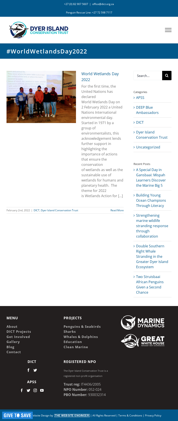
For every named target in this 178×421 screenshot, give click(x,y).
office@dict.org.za (103, 4)
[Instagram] (35, 390)
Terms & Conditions (130, 415)
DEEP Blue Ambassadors (147, 110)
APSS (140, 97)
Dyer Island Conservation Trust (59, 210)
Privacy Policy (153, 415)
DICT (37, 210)
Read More (117, 210)
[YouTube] (42, 390)
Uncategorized (148, 147)
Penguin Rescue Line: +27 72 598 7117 (89, 12)
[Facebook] (28, 370)
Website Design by (60, 415)
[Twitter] (35, 370)
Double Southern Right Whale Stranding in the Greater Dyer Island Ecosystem (152, 256)
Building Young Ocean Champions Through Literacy (151, 200)
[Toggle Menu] (168, 30)
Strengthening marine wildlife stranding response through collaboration (152, 226)
